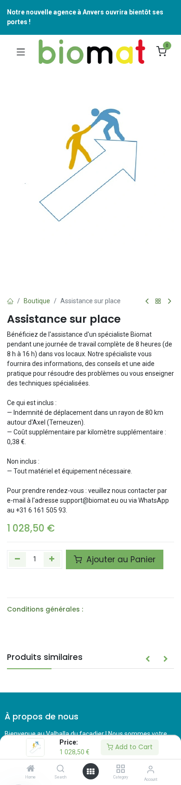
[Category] (120, 769)
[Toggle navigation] (20, 51)
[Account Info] (150, 769)
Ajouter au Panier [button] (119, 559)
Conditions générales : (45, 609)
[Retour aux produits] (158, 301)
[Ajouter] (52, 559)
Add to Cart (133, 747)
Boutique (37, 301)
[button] (147, 659)
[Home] (30, 769)
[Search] (60, 769)
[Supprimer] (17, 559)
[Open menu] (90, 771)
